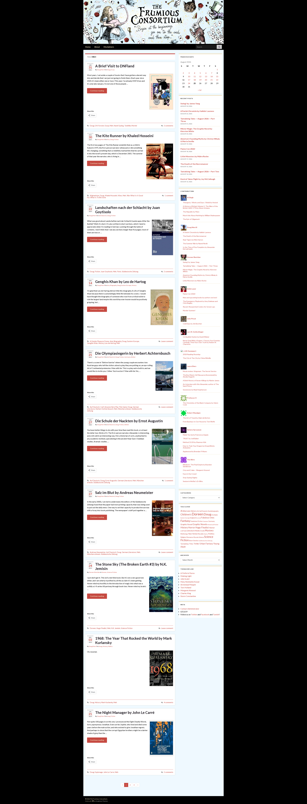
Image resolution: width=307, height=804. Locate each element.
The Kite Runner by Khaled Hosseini (124, 136)
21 (211, 80)
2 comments (168, 126)
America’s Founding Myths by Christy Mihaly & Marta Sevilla (200, 276)
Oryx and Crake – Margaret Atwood (196, 470)
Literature (191, 531)
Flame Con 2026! (187, 149)
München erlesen (124, 409)
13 (206, 76)
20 (206, 80)
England (193, 518)
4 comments (168, 702)
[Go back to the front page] (153, 22)
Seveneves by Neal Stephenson (195, 390)
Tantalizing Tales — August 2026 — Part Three (200, 266)
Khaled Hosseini (111, 196)
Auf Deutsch (103, 215)
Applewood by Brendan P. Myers (195, 451)
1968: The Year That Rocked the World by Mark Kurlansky (133, 640)
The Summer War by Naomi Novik (195, 243)
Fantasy (185, 520)
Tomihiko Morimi (130, 126)
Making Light (186, 576)
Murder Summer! (189, 310)
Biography (113, 285)
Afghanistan (94, 196)
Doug (108, 70)
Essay (113, 70)
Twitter (194, 614)
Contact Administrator (189, 609)
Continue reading (97, 91)
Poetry (206, 534)
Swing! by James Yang (190, 103)
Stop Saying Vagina (190, 478)
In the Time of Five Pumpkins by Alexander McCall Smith (199, 248)
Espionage (99, 772)
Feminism (194, 521)
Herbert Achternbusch (104, 409)
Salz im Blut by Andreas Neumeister (124, 492)
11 (195, 76)
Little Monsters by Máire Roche (194, 156)
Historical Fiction (212, 524)
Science (201, 537)
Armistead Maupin (188, 584)
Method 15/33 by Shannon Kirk (194, 442)
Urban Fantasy (206, 543)
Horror (191, 527)
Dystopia (215, 515)
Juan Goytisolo (106, 272)
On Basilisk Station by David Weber (196, 337)
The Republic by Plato (191, 212)
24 (189, 83)
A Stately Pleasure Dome (99, 341)
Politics (110, 646)
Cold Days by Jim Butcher (192, 324)
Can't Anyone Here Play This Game (113, 407)
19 (200, 80)
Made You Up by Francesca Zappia (195, 435)
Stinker (133, 357)
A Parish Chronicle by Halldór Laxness (197, 111)
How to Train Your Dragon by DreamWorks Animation (199, 447)
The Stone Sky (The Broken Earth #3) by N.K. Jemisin (131, 566)
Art (198, 511)
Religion (183, 537)
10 (189, 76)
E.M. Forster (99, 126)
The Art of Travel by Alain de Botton (196, 418)
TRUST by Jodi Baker (191, 438)
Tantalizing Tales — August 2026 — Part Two (199, 171)
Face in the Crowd (189, 474)
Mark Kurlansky (107, 702)
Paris (119, 272)
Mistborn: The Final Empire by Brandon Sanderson (197, 465)
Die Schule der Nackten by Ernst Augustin (129, 421)
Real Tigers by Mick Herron (193, 240)
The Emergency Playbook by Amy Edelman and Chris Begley (200, 302)
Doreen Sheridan (94, 572)
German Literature (125, 481)
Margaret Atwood (188, 590)
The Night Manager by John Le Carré (124, 712)
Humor (212, 528)
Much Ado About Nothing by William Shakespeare (201, 215)
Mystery (209, 530)
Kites (120, 196)
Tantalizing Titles (186, 544)
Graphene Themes (102, 801)
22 (217, 80)
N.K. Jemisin (115, 628)
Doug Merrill (101, 70)
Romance (190, 537)
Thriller (196, 544)
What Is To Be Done (98, 197)
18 (195, 80)
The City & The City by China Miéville (197, 358)
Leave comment (167, 341)
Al (181, 511)
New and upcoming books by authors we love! (200, 298)
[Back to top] (302, 799)
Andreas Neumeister (98, 552)
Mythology (184, 534)
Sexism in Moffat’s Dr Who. (193, 481)
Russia (196, 537)
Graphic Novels (200, 524)
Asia (108, 139)
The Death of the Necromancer (194, 164)
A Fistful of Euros (187, 573)
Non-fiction (193, 534)
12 (200, 76)
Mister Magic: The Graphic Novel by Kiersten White (200, 270)
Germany (127, 357)
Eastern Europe (126, 285)
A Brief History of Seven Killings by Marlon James (201, 380)
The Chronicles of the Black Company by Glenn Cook (200, 404)
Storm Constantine (188, 596)
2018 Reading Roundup (191, 354)
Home (88, 47)
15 (217, 76)
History (134, 285)
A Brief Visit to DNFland (114, 66)
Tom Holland (185, 587)
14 (211, 76)
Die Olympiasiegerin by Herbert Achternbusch (132, 353)
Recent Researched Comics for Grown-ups (199, 307)
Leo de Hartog (110, 343)
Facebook (205, 614)
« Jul (199, 90)
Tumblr (216, 614)
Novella (200, 534)
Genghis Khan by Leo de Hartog (120, 281)
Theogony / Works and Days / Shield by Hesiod (200, 202)
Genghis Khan (92, 343)
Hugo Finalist (101, 628)
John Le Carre (108, 772)
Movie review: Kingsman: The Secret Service (199, 371)
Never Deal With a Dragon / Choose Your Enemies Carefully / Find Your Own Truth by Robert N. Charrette (201, 342)
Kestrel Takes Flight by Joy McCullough (197, 179)
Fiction (116, 139)
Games (205, 521)
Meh (111, 126)
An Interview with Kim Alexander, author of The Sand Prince (201, 385)
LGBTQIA (183, 531)
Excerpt (198, 518)
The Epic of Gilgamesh (191, 219)
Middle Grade (200, 531)
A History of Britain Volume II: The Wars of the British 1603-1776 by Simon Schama (200, 207)
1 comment (169, 196)
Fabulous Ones (207, 517)
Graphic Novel (186, 524)
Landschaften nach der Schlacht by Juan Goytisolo (127, 209)
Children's (185, 514)
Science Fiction (112, 572)
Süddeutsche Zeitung (130, 272)
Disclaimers (109, 47)
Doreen (104, 572)
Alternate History (190, 511)
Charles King (185, 593)
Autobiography (213, 511)
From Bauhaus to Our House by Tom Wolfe (199, 422)
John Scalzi (184, 579)
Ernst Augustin (111, 481)
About (97, 47)
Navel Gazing (119, 126)
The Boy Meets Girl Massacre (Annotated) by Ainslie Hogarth (200, 376)
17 (189, 80)
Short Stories (193, 541)
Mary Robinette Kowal (189, 582)
